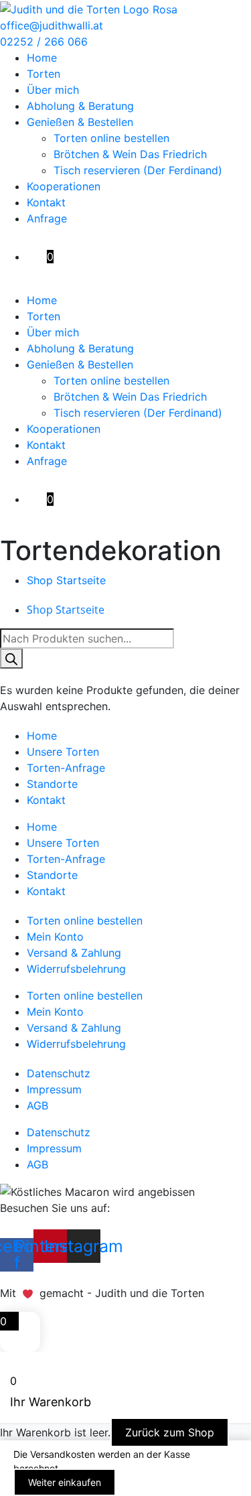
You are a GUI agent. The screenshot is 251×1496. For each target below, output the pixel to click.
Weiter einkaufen (64, 1482)
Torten (43, 73)
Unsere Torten (63, 751)
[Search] (11, 659)
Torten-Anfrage (66, 767)
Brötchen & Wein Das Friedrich (130, 154)
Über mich (53, 89)
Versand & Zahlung (74, 952)
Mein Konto (55, 936)
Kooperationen (63, 186)
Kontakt (46, 202)
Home (42, 57)
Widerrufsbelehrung (76, 968)
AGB (37, 1105)
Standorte (52, 784)
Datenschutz (58, 1073)
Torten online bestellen (111, 138)
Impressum (54, 1089)
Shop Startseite (66, 580)
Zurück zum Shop (169, 1432)
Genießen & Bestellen (80, 122)
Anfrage (47, 218)
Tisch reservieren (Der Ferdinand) (138, 170)
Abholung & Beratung (80, 106)
